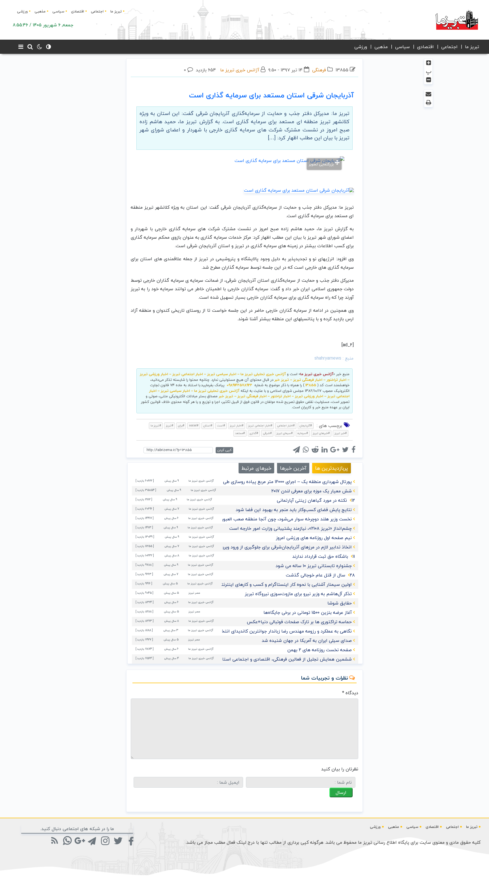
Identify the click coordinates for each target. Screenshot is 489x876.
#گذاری (254, 433)
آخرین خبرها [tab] (293, 468)
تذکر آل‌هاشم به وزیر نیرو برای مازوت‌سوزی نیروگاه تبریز (298, 594)
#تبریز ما (156, 425)
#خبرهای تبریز (321, 433)
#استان (207, 425)
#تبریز (169, 425)
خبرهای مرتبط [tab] (256, 468)
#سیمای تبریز (284, 433)
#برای (181, 425)
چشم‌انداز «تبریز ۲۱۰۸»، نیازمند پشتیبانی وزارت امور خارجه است (290, 528)
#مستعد (240, 433)
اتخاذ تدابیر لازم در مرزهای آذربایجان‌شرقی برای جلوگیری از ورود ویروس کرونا (279, 547)
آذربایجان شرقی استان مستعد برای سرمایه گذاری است (271, 95)
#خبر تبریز (340, 433)
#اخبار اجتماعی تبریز (260, 425)
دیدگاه (350, 692)
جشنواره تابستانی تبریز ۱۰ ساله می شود (314, 566)
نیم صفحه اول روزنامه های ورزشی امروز (314, 538)
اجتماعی (97, 11)
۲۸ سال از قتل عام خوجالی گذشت (320, 575)
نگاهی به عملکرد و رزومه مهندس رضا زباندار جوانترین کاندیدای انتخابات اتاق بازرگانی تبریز (264, 631)
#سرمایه (302, 433)
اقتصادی (77, 11)
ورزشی (22, 11)
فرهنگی (319, 70)
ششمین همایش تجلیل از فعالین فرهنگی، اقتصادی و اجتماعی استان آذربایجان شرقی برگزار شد (260, 659)
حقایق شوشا (339, 603)
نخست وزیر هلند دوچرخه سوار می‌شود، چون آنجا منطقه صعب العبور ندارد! (281, 519)
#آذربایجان (305, 425)
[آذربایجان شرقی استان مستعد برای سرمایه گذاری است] (299, 190)
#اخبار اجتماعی (286, 425)
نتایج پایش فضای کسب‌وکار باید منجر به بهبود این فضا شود (294, 510)
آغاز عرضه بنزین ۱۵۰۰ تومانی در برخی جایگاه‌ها (307, 612)
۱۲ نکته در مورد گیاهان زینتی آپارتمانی (316, 500)
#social (193, 425)
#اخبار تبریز (236, 425)
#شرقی (267, 433)
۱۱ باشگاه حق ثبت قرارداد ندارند (323, 556)
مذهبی (40, 11)
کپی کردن (224, 450)
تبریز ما (116, 11)
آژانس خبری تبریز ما (239, 70)
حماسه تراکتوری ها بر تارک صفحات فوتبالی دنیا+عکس (299, 622)
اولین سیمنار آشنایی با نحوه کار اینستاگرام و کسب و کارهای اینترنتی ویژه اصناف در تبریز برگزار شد (256, 584)
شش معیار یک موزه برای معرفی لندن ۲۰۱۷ (311, 491)
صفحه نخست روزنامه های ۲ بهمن (319, 650)
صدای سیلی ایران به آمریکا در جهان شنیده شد (307, 640)
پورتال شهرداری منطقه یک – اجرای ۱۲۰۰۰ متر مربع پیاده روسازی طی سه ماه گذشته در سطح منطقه (257, 482)
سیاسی (58, 11)
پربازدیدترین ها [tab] (331, 468)
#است (221, 425)
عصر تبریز (194, 592)
